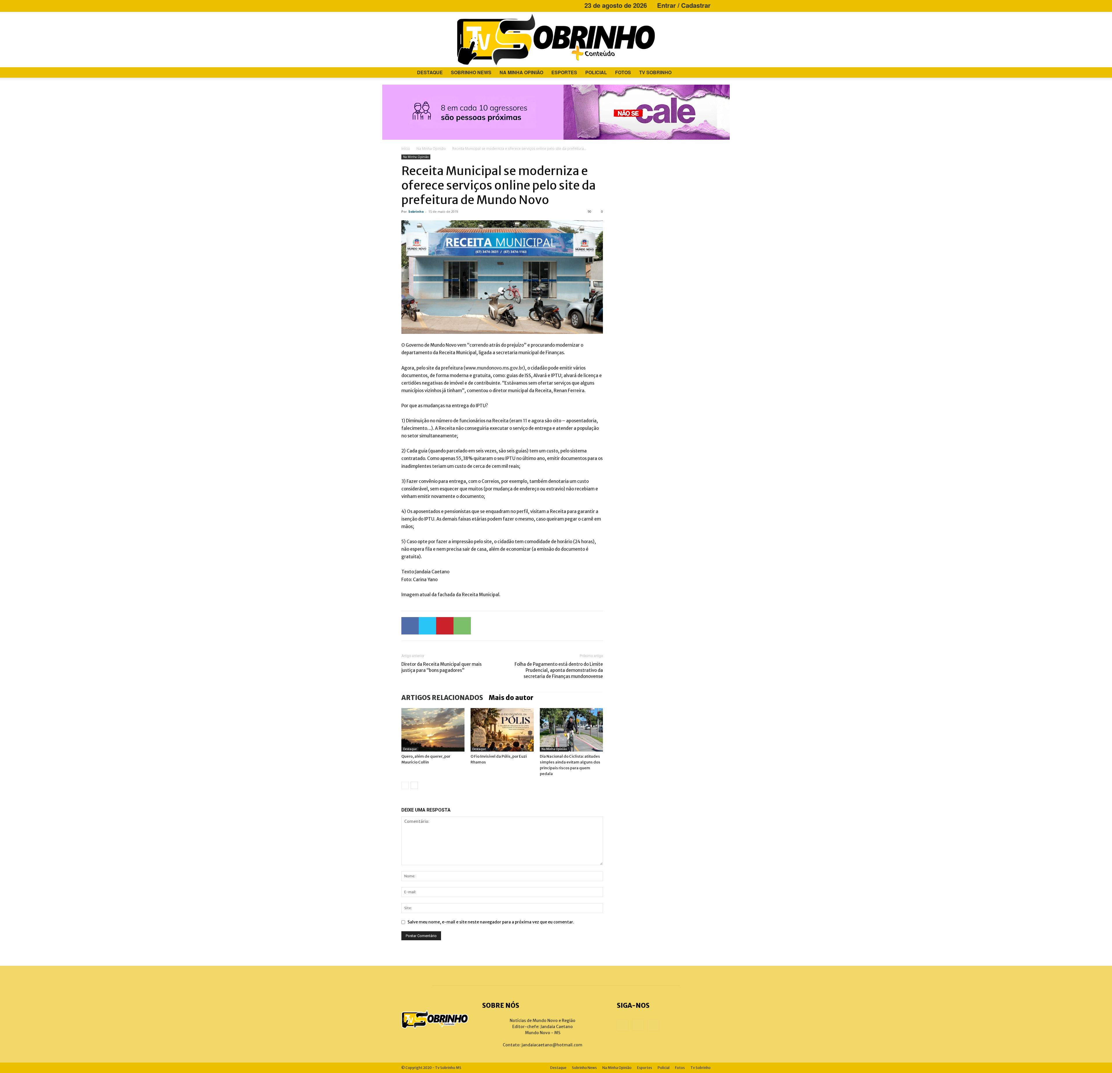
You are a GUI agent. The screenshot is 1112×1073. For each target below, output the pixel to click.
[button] (704, 73)
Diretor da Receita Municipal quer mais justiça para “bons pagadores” (441, 667)
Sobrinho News (471, 72)
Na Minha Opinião (521, 72)
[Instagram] (415, 5)
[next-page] (414, 785)
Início (405, 148)
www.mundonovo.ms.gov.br (494, 368)
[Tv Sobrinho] (556, 39)
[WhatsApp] (462, 625)
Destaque (430, 72)
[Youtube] (424, 5)
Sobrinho (416, 211)
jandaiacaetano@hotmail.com (552, 1044)
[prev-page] (405, 785)
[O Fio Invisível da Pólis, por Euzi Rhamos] (502, 730)
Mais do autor (511, 697)
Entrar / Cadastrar (684, 5)
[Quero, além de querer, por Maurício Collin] (432, 730)
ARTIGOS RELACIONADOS (442, 697)
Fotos (623, 72)
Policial (596, 72)
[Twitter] (427, 625)
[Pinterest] (444, 625)
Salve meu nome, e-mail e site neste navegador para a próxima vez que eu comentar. (490, 922)
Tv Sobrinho (655, 72)
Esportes (564, 72)
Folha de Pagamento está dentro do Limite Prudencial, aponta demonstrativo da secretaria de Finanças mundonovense (559, 670)
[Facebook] (405, 5)
